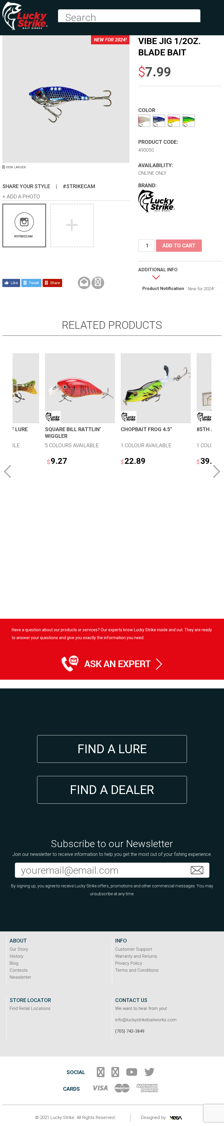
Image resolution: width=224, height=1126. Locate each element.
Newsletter (20, 977)
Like (14, 283)
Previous (7, 471)
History (16, 956)
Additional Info (158, 269)
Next (216, 471)
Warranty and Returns (136, 956)
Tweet (33, 283)
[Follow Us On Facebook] (100, 1074)
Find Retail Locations (30, 1008)
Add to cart (178, 245)
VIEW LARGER (15, 167)
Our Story (19, 949)
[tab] (158, 274)
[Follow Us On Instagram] (115, 1074)
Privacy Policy (128, 963)
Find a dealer (112, 790)
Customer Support (133, 949)
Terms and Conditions (136, 970)
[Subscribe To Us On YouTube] (131, 1074)
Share (54, 283)
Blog (14, 963)
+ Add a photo (21, 196)
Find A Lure (112, 749)
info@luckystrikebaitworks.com (145, 1019)
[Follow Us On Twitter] (149, 1074)
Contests (19, 970)
